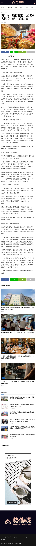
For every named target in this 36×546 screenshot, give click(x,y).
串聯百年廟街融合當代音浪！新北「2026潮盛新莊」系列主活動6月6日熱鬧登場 (22, 420)
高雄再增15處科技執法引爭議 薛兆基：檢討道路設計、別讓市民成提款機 (22, 428)
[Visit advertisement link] (18, 479)
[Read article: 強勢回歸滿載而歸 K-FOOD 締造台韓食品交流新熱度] (18, 322)
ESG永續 (9, 7)
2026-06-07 (12, 438)
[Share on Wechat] (22, 52)
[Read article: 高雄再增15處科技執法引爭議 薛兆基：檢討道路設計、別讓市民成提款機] (4, 428)
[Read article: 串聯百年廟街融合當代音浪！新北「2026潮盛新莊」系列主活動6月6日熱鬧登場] (4, 421)
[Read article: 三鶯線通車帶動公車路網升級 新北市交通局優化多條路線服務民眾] (4, 406)
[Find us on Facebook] (1, 539)
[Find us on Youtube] (4, 539)
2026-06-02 (12, 423)
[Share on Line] (14, 52)
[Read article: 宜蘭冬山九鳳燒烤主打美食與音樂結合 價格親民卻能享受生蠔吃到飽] (4, 398)
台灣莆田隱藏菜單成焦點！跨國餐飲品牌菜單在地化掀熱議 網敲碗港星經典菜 (17, 357)
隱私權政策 (10, 543)
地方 (27, 7)
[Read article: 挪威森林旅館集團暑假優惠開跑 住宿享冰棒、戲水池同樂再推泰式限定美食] (18, 297)
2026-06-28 (12, 408)
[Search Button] (34, 2)
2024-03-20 (4, 22)
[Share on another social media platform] (31, 52)
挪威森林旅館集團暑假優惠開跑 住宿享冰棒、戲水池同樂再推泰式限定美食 (18, 308)
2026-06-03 (12, 431)
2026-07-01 (4, 311)
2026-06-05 (12, 401)
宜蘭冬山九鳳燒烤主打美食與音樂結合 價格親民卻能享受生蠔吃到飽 (22, 398)
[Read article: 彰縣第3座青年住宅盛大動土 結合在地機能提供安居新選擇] (4, 413)
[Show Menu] (2, 2)
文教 (32, 7)
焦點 (2, 7)
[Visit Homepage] (18, 2)
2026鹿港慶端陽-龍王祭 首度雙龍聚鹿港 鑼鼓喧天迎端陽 (22, 435)
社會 (21, 7)
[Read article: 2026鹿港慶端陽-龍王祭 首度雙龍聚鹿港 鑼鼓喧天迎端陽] (4, 436)
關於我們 (3, 543)
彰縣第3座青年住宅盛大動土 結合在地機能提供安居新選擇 (22, 413)
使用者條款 (18, 543)
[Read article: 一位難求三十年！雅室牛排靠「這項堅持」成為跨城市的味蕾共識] (18, 371)
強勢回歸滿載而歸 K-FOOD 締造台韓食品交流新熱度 (17, 333)
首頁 (2, 12)
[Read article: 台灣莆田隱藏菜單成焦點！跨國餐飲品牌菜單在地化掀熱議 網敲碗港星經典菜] (18, 346)
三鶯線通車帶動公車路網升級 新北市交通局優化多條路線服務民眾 (22, 405)
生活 (16, 7)
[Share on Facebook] (5, 52)
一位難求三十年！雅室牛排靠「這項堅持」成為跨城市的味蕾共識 (17, 382)
